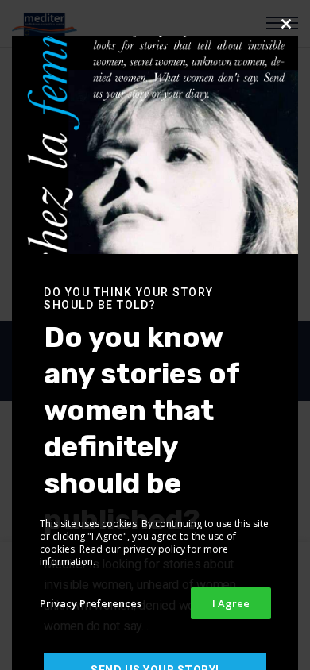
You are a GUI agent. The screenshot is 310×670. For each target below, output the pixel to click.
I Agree (231, 603)
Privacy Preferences (90, 603)
